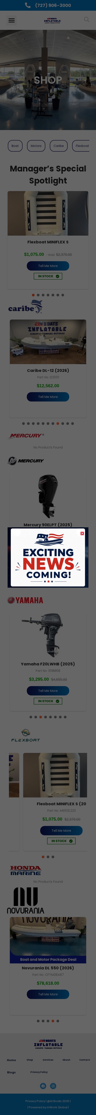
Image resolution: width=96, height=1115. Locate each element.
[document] (48, 557)
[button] (82, 533)
